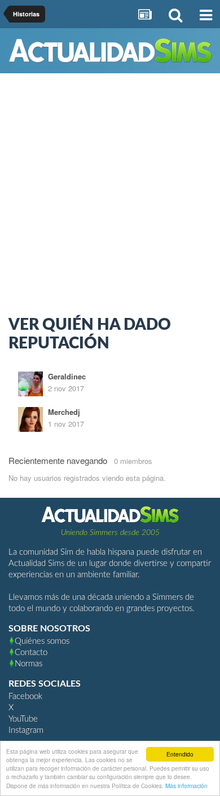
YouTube (23, 719)
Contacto (31, 652)
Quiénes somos (42, 641)
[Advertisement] (110, 197)
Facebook (25, 696)
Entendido (179, 754)
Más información (186, 785)
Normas (28, 664)
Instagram (25, 730)
